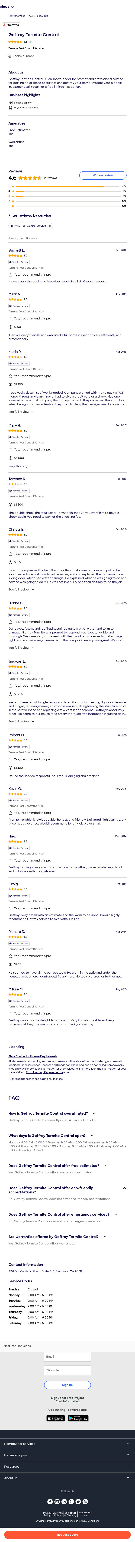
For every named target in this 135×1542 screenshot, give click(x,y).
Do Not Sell (70, 1514)
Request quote (67, 1535)
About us (10, 1478)
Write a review (103, 175)
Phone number (23, 56)
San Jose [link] (42, 15)
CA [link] (31, 15)
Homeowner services (19, 1444)
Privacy (47, 1514)
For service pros (15, 1455)
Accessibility (85, 1514)
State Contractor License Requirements (32, 1056)
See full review (19, 412)
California (58, 1514)
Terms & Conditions (88, 1521)
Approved (13, 24)
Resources (11, 1466)
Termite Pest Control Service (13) (31, 225)
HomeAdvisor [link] (16, 15)
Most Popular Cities (17, 1346)
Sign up (67, 1385)
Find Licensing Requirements (44, 1072)
